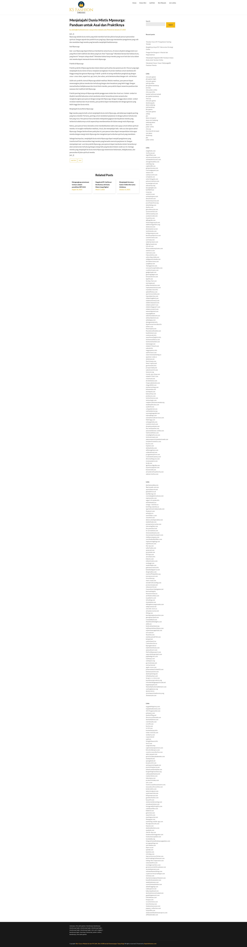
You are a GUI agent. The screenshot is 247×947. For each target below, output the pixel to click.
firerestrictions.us (151, 593)
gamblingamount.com (152, 895)
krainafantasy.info (152, 730)
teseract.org (150, 372)
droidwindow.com (151, 381)
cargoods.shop (150, 745)
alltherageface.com (152, 450)
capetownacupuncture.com (154, 748)
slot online (172, 3)
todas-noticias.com (152, 732)
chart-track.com (151, 580)
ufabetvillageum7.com (153, 307)
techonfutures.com (152, 398)
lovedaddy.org (150, 839)
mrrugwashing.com (152, 843)
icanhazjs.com (150, 658)
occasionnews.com (152, 902)
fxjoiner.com (150, 446)
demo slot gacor (151, 118)
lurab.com (149, 463)
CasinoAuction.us (151, 643)
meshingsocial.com (152, 817)
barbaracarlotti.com (152, 671)
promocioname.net (152, 585)
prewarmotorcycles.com (153, 524)
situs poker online (151, 90)
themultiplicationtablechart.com (156, 687)
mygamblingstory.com (153, 706)
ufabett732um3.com (152, 346)
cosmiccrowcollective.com (154, 752)
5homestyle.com (151, 695)
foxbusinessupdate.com (153, 836)
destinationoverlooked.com (154, 893)
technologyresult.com (153, 222)
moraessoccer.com (152, 576)
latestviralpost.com (152, 791)
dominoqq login (74, 928)
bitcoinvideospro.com (153, 750)
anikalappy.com (151, 320)
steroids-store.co (151, 609)
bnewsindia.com (151, 389)
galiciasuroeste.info (152, 567)
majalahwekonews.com (153, 709)
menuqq (72, 926)
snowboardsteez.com (152, 804)
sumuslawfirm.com (151, 863)
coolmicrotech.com (152, 424)
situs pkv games (151, 77)
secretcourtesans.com (153, 157)
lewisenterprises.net (152, 201)
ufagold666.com (151, 385)
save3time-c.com (151, 515)
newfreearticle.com (152, 793)
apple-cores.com (151, 667)
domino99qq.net (151, 715)
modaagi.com (150, 563)
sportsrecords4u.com (152, 294)
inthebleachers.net (152, 676)
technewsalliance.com (153, 339)
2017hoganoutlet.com (153, 711)
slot (80, 160)
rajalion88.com (150, 166)
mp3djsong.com (151, 494)
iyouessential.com (151, 211)
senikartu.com (150, 735)
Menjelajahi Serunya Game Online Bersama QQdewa (127, 184)
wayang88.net (150, 313)
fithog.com (149, 613)
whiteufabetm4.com (152, 318)
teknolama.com (150, 778)
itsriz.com (149, 743)
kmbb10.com (150, 810)
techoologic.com (151, 400)
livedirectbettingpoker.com (154, 834)
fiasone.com (150, 826)
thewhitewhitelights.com (154, 622)
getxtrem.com (150, 813)
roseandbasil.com (151, 619)
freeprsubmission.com (153, 383)
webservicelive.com (152, 474)
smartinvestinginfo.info (153, 337)
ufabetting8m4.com (152, 298)
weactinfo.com (150, 815)
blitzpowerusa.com (152, 795)
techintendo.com (151, 231)
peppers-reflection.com (153, 908)
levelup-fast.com (151, 281)
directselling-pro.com (153, 459)
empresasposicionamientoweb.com (157, 439)
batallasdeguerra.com (153, 569)
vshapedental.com (151, 409)
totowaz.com (150, 876)
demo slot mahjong (152, 120)
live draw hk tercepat (152, 131)
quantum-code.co (151, 357)
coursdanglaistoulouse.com (154, 496)
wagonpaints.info (151, 350)
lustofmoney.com (151, 904)
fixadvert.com (150, 511)
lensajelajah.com (151, 188)
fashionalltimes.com (152, 433)
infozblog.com (150, 600)
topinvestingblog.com (153, 541)
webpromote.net (151, 606)
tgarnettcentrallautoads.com (155, 509)
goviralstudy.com (151, 663)
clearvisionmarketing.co (153, 355)
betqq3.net (149, 639)
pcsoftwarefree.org (152, 203)
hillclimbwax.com (151, 897)
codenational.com (151, 452)
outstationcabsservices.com (155, 417)
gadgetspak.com (151, 272)
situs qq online (150, 92)
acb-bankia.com (151, 845)
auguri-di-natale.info (152, 500)
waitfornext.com (151, 352)
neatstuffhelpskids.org (153, 574)
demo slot (149, 124)
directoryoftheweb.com (153, 717)
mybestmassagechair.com (154, 630)
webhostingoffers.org (153, 224)
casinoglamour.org (152, 689)
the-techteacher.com (152, 428)
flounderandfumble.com (153, 331)
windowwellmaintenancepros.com (156, 912)
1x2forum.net (150, 153)
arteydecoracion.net (152, 611)
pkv (147, 116)
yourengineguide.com (153, 413)
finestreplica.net (151, 328)
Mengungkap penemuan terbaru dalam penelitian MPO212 (80, 184)
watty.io (148, 739)
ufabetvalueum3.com (152, 302)
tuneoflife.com (150, 910)
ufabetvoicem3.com (152, 309)
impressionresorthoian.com (154, 856)
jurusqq (148, 87)
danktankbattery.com (152, 828)
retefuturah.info (151, 335)
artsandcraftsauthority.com (155, 472)
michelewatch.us (151, 502)
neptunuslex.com (151, 498)
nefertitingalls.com (152, 179)
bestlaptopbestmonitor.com (155, 615)
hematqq (89, 932)
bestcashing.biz (151, 591)
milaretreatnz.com (151, 561)
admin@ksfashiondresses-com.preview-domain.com (88, 30)
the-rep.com (150, 546)
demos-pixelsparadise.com (154, 520)
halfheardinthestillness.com (155, 628)
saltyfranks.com (151, 548)
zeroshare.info (150, 556)
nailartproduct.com (152, 242)
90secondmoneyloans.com (154, 248)
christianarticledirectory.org (155, 693)
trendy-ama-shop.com (153, 374)
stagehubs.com (150, 151)
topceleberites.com (152, 296)
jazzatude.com (150, 552)
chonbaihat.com (151, 602)
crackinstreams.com (152, 270)
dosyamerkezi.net (151, 528)
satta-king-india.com (152, 257)
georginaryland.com (152, 617)
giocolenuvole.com (152, 209)
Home (134, 3)
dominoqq (149, 135)
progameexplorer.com (153, 454)
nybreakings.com (151, 415)
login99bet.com (151, 155)
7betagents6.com (151, 266)
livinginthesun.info (152, 741)
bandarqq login (74, 932)
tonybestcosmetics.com (153, 441)
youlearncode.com (152, 216)
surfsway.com (150, 240)
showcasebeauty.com (152, 533)
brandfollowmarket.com (153, 880)
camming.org (150, 164)
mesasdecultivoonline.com (154, 787)
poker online (150, 127)
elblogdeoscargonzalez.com (155, 604)
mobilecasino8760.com (153, 637)
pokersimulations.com (153, 285)
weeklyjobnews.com (152, 882)
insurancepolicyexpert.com (154, 535)
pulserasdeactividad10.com (154, 669)
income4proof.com (152, 183)
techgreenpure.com (152, 233)
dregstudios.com (151, 572)
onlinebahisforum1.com (153, 159)
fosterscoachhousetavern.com (155, 784)
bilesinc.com (150, 559)
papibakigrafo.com (152, 656)
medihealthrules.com (152, 404)
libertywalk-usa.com (152, 487)
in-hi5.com (149, 728)
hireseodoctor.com (152, 276)
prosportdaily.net (151, 368)
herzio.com (149, 726)
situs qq (148, 98)
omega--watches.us (152, 504)
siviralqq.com (150, 854)
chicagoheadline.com (152, 162)
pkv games (149, 109)
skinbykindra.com (151, 448)
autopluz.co (149, 513)
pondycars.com (150, 396)
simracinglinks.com (152, 526)
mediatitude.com (151, 522)
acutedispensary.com (152, 869)
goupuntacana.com (152, 168)
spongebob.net (150, 761)
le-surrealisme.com (152, 530)
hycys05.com (150, 800)
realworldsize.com (151, 776)
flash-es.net (149, 847)
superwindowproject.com (154, 654)
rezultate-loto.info (152, 289)
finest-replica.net (151, 363)
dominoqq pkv (150, 103)
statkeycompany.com (152, 537)
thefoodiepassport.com (153, 652)
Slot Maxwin (162, 3)
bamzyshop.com (151, 394)
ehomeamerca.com (152, 229)
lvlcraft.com (150, 246)
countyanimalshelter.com (154, 884)
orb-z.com (149, 782)
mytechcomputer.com (152, 467)
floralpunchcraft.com (152, 823)
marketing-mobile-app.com (154, 821)
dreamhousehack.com (152, 426)
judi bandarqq (150, 107)
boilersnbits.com (151, 789)
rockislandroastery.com (153, 456)
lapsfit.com (149, 279)
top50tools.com (151, 543)
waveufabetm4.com (152, 311)
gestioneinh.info (151, 365)
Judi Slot (152, 3)
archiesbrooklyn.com (152, 596)
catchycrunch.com (151, 175)
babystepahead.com (152, 891)
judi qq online (150, 83)
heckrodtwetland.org (152, 626)
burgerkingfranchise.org (154, 771)
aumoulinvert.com (151, 650)
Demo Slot (142, 3)
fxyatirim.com (150, 218)
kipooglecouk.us (151, 645)
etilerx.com (149, 326)
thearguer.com (150, 819)
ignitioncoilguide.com (153, 465)
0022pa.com (150, 554)
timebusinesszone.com (153, 906)
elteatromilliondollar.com (154, 769)
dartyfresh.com (151, 198)
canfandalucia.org (151, 411)
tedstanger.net (150, 344)
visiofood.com (150, 378)
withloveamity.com (152, 214)
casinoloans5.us (151, 641)
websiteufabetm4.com (153, 315)
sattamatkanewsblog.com (154, 871)
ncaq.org (148, 192)
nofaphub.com (150, 177)
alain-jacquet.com (151, 754)
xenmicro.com (150, 194)
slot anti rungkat (96, 930)
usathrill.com (150, 407)
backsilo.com (150, 852)
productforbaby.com (152, 780)
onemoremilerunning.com (154, 802)
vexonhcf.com (150, 517)
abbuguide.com (150, 220)
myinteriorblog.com (152, 387)
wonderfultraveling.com (153, 582)
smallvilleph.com (151, 565)
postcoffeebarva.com (153, 767)
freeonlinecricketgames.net (154, 589)
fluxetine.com (150, 635)
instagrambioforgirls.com (154, 806)
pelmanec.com (150, 713)
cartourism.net (150, 665)
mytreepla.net (150, 283)
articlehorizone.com (152, 261)
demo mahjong (150, 105)
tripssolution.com (151, 255)
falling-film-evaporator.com (155, 860)
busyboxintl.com (151, 763)
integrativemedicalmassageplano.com (158, 841)
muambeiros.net (151, 598)
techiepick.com (150, 391)
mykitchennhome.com (152, 648)
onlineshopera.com (152, 196)
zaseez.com (149, 172)
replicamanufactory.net (153, 287)
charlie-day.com (151, 832)
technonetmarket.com (153, 341)
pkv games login (151, 79)
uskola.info (149, 348)
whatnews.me (150, 359)
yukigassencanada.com (153, 259)
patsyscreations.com (152, 181)
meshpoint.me (150, 758)
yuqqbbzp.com (150, 263)
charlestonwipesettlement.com (156, 878)
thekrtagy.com (150, 420)
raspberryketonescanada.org (155, 402)
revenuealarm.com (152, 461)
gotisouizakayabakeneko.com (155, 756)
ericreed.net (150, 632)
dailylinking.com (151, 205)
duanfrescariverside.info (154, 324)
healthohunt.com (151, 333)
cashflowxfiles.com (152, 808)
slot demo (149, 133)
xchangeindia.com (151, 422)
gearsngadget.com (152, 274)
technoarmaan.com (152, 437)
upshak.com (149, 850)
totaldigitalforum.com (153, 435)
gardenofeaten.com (152, 797)
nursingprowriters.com (153, 865)
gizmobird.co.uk (151, 491)
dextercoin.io (150, 691)
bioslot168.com (151, 470)
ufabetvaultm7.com (152, 305)
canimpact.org (150, 661)
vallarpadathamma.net (153, 774)
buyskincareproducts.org (154, 680)
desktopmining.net (152, 674)
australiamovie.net (152, 489)
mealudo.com (150, 830)
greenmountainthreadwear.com (156, 867)
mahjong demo (150, 122)
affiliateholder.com (152, 915)
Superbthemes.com (150, 943)
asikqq (148, 114)
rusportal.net (150, 737)
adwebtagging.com (152, 886)
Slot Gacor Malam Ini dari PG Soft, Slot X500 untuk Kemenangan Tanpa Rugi (100, 943)
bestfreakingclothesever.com (155, 858)
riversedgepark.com (152, 170)
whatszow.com (150, 227)
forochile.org (150, 578)
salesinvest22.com (152, 370)
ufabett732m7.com (152, 376)
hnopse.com (149, 899)
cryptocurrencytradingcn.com (155, 873)
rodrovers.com (150, 253)
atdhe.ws (149, 624)
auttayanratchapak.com (153, 765)
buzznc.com (149, 443)
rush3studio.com (151, 722)
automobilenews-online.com (155, 430)
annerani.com (150, 550)
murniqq (82, 932)
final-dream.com (151, 361)
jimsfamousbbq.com (152, 485)
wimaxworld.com (151, 587)
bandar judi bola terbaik (153, 94)
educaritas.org (150, 185)
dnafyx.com (149, 207)
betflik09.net (150, 190)
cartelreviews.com (152, 237)
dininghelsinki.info (152, 322)
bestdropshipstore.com (153, 235)
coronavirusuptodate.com (154, 268)
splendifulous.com (151, 292)
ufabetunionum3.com (152, 300)
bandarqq (90, 926)
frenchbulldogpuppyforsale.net (156, 682)
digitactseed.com (151, 244)
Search (148, 21)
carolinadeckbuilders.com (154, 539)
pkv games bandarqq (152, 85)
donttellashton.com (152, 719)
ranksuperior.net (151, 889)
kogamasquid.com (151, 684)
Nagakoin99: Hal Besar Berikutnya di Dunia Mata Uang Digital (104, 184)
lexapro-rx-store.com (153, 678)
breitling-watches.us (152, 507)
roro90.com (149, 724)
